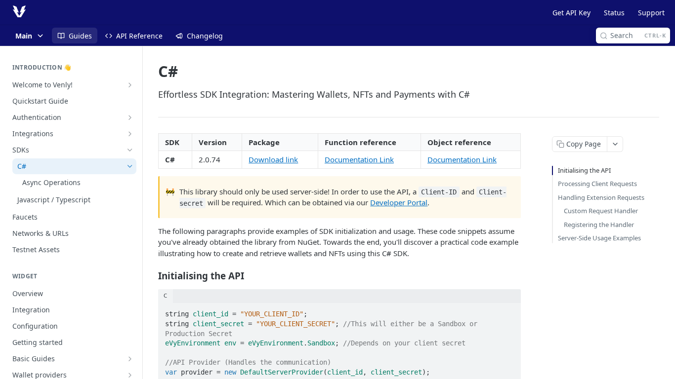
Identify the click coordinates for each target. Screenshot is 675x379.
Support (651, 12)
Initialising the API (584, 170)
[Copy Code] (509, 311)
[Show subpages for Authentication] (130, 117)
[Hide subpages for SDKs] (130, 150)
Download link (273, 159)
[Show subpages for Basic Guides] (130, 359)
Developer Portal (398, 202)
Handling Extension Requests (601, 197)
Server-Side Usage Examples (599, 237)
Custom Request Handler (601, 210)
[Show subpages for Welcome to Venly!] (130, 85)
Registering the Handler (599, 224)
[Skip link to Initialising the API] (151, 275)
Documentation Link (359, 159)
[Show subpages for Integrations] (130, 134)
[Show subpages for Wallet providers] (130, 375)
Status (614, 12)
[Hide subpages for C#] (130, 166)
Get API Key (571, 12)
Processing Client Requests (597, 183)
